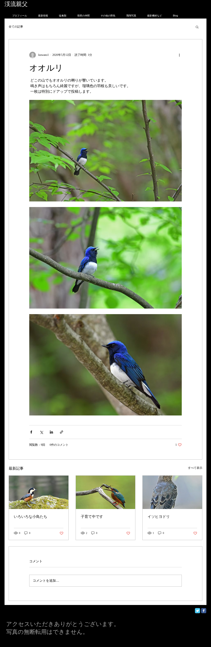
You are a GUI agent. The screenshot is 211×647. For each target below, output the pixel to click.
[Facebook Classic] (203, 610)
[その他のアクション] (179, 55)
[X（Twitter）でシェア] (41, 432)
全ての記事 (16, 26)
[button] (197, 26)
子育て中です (92, 517)
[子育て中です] (105, 492)
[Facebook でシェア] (31, 432)
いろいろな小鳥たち (30, 517)
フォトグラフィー (51, 4)
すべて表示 (195, 467)
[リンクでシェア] (61, 432)
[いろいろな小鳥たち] (38, 492)
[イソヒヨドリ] (172, 492)
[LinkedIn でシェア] (51, 432)
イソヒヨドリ (159, 517)
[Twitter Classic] (197, 610)
